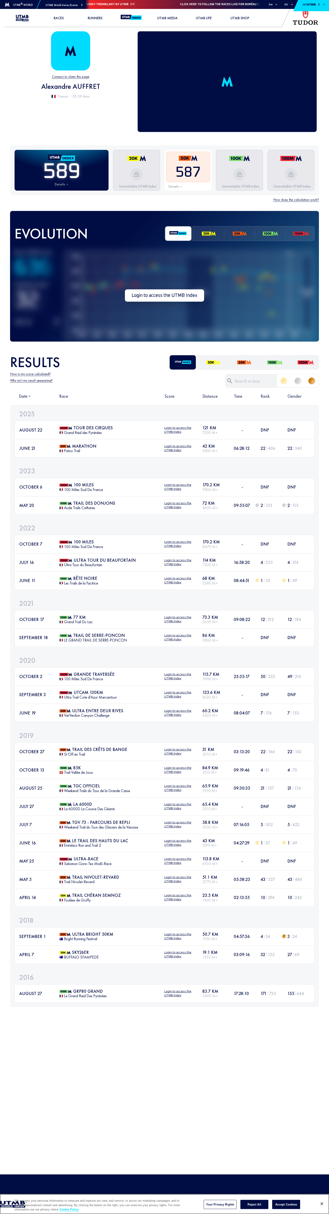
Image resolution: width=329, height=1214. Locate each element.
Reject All (254, 1204)
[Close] (322, 1204)
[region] (164, 1204)
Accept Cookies (286, 1204)
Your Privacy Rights (220, 1204)
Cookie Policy (69, 1209)
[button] (64, 5)
